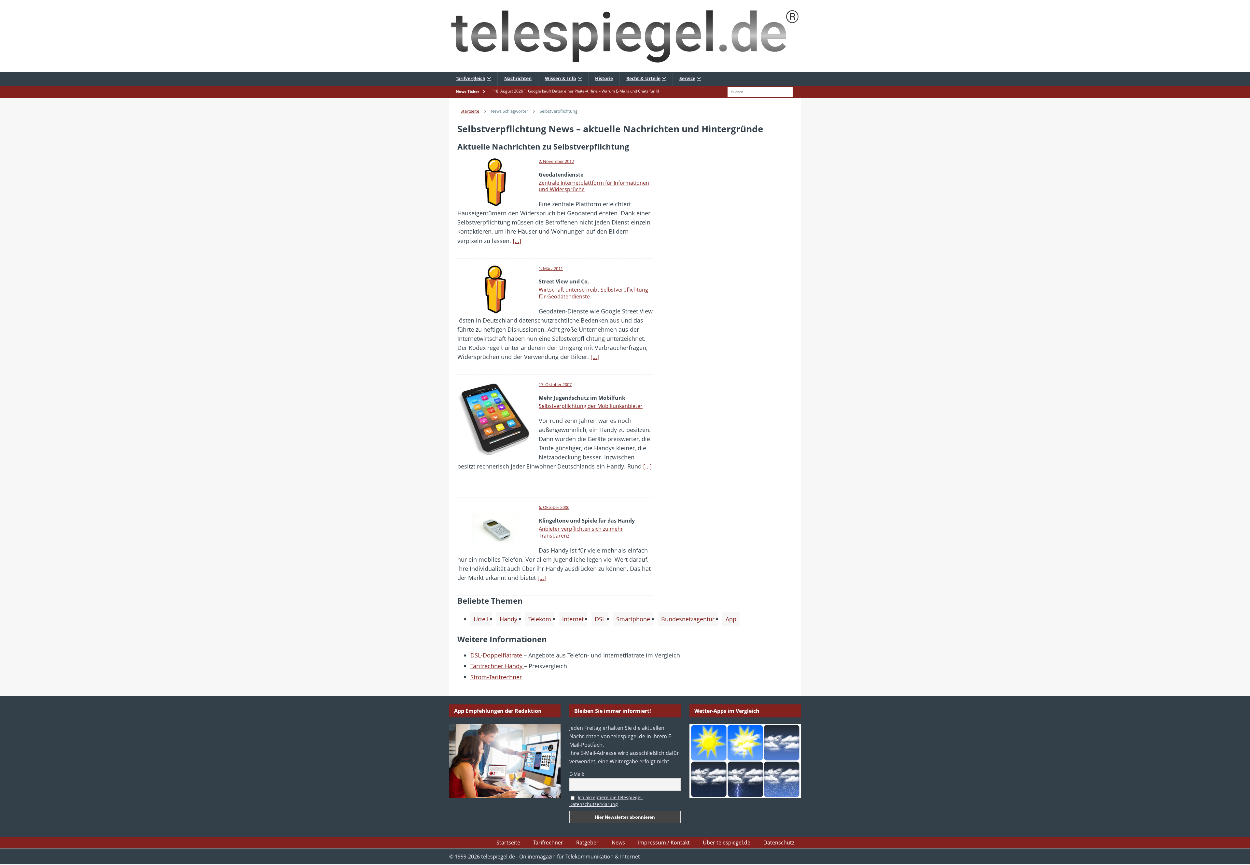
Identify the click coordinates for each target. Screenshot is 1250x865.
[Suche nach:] (760, 91)
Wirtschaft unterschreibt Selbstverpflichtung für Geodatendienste (593, 293)
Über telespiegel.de (726, 842)
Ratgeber (587, 842)
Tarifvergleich (470, 78)
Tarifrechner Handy (497, 666)
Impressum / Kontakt (664, 842)
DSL (600, 619)
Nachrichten (518, 78)
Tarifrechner (548, 842)
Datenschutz (778, 842)
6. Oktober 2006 (554, 507)
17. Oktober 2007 (555, 384)
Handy (508, 619)
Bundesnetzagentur (688, 619)
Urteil (481, 619)
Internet (573, 619)
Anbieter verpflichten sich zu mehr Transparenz (581, 532)
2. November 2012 (556, 161)
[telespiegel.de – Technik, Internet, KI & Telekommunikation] (625, 36)
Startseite (508, 842)
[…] (517, 241)
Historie (604, 78)
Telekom (539, 619)
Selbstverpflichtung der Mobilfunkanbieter (591, 406)
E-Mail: (576, 774)
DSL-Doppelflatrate (497, 655)
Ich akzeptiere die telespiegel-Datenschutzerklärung (606, 800)
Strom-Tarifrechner (496, 677)
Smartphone (633, 619)
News (618, 842)
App (731, 619)
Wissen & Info (560, 78)
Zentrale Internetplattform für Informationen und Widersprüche (594, 186)
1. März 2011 (551, 268)
